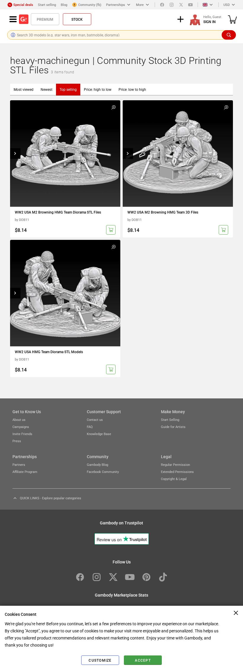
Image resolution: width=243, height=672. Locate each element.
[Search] (229, 35)
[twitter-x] (113, 577)
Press (16, 440)
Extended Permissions (177, 471)
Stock (77, 19)
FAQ (90, 426)
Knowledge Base (99, 433)
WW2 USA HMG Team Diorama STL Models (49, 351)
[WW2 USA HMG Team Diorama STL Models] (65, 293)
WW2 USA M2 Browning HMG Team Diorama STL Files (58, 212)
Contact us (95, 419)
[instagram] (171, 4)
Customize (100, 660)
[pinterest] (146, 577)
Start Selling (170, 419)
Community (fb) (89, 4)
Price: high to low (97, 89)
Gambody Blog (97, 464)
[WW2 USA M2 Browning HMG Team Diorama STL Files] (65, 153)
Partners (18, 464)
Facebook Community (103, 471)
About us (18, 419)
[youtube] (190, 4)
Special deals (23, 4)
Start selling (47, 4)
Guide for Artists (173, 426)
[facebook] (162, 4)
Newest (46, 89)
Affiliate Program (24, 471)
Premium (45, 19)
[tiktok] (163, 577)
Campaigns (20, 426)
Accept (143, 660)
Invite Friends (22, 433)
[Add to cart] (111, 230)
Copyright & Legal (174, 478)
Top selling (68, 89)
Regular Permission (175, 464)
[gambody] (23, 19)
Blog (64, 4)
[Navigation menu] (13, 19)
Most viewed (23, 89)
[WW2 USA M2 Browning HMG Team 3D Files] (178, 153)
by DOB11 (22, 219)
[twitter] (181, 4)
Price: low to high (132, 89)
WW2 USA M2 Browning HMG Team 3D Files (162, 212)
